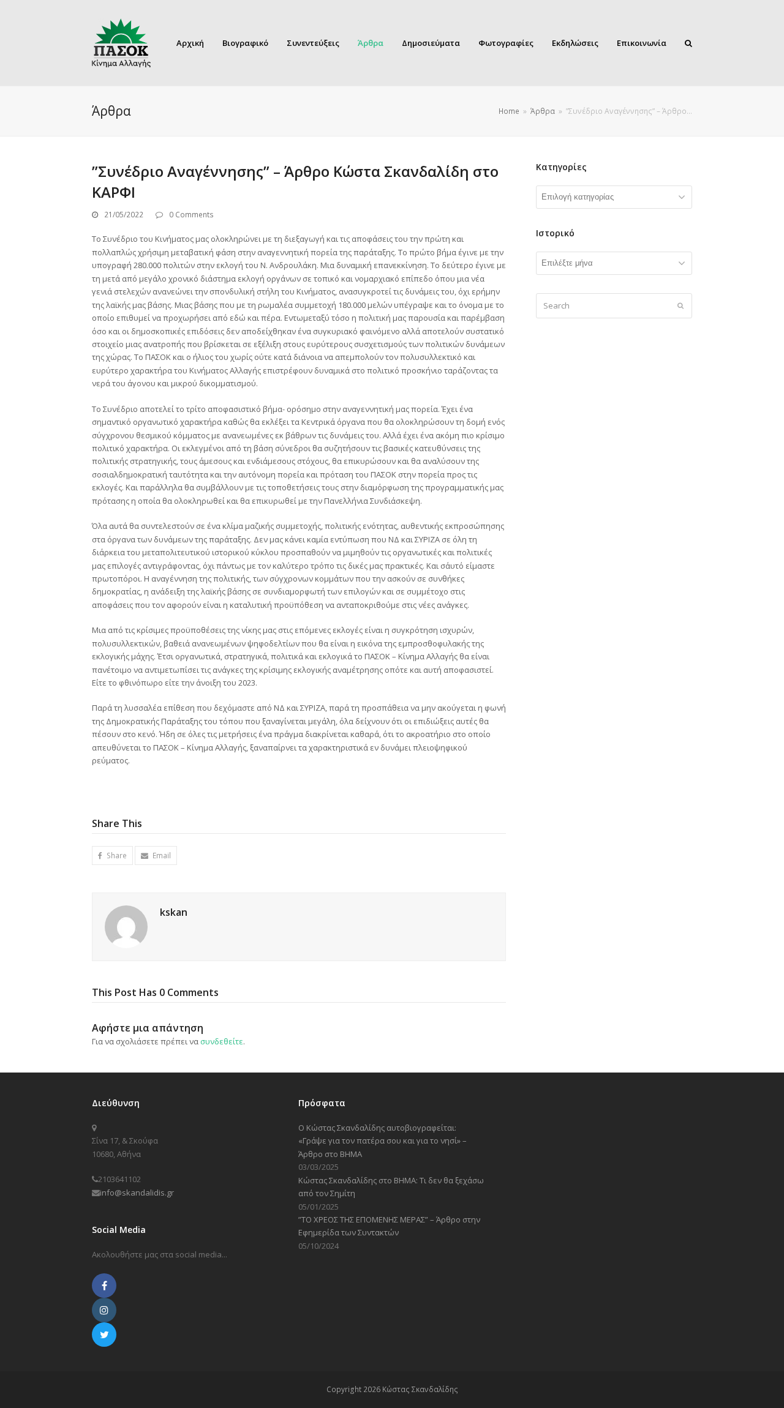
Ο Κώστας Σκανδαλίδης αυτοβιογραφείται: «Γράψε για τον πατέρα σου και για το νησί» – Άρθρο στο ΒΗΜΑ (382, 1140)
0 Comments (191, 214)
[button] (112, 855)
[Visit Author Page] (126, 926)
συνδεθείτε (221, 1041)
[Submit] (680, 305)
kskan (173, 912)
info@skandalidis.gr (137, 1192)
